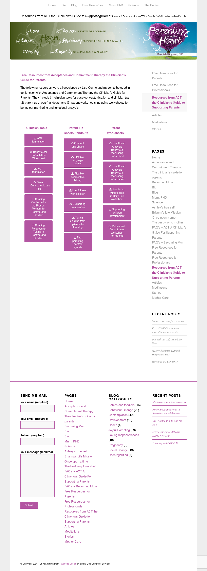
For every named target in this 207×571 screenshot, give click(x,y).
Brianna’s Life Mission (166, 212)
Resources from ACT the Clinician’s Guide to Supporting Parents (66, 16)
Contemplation (118, 415)
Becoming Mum (162, 182)
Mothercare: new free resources (169, 321)
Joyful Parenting (119, 430)
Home (156, 157)
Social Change (118, 450)
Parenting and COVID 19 (165, 361)
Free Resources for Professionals (164, 87)
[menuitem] (52, 5)
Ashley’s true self (163, 207)
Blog (155, 192)
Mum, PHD (159, 197)
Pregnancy (116, 445)
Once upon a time (163, 217)
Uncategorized (118, 455)
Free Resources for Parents (164, 75)
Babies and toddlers (122, 405)
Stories (156, 129)
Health (113, 425)
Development (117, 420)
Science (157, 202)
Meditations (159, 122)
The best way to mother (167, 222)
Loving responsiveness (124, 435)
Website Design (68, 563)
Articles (157, 115)
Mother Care (160, 297)
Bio (154, 187)
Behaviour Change (121, 410)
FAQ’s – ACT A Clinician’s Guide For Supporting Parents (169, 232)
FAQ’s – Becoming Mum (168, 242)
